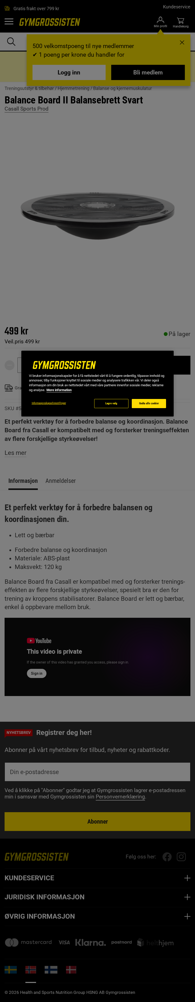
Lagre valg (111, 403)
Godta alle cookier (149, 403)
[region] (97, 384)
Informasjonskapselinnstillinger (49, 403)
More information (59, 390)
